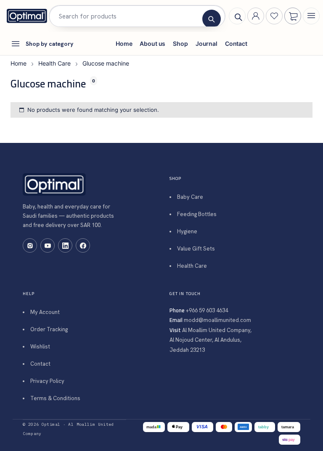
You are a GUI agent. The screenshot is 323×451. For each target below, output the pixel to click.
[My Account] (255, 16)
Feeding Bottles (197, 214)
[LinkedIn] (65, 245)
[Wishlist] (274, 16)
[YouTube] (47, 245)
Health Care (54, 63)
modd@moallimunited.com (217, 320)
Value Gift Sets (196, 248)
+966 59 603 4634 (207, 310)
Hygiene (187, 231)
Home (18, 63)
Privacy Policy (47, 381)
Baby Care (190, 196)
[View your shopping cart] (293, 16)
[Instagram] (30, 245)
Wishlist (40, 346)
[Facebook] (83, 245)
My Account (45, 312)
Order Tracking (49, 329)
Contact (40, 363)
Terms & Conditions (55, 398)
